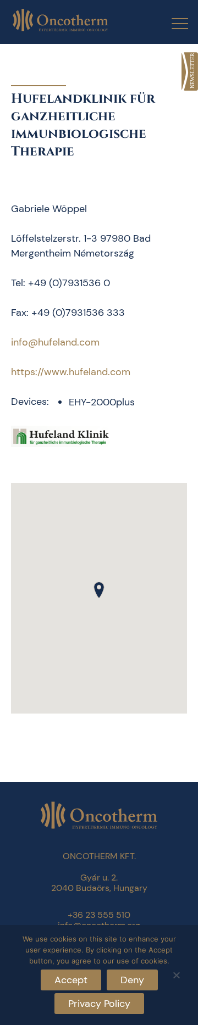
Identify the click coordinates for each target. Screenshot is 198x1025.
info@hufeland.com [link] (55, 342)
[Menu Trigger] (173, 23)
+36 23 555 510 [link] (99, 915)
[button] (99, 590)
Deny (132, 980)
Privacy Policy (99, 1003)
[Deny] (176, 974)
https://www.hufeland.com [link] (70, 371)
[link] (190, 71)
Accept (70, 980)
